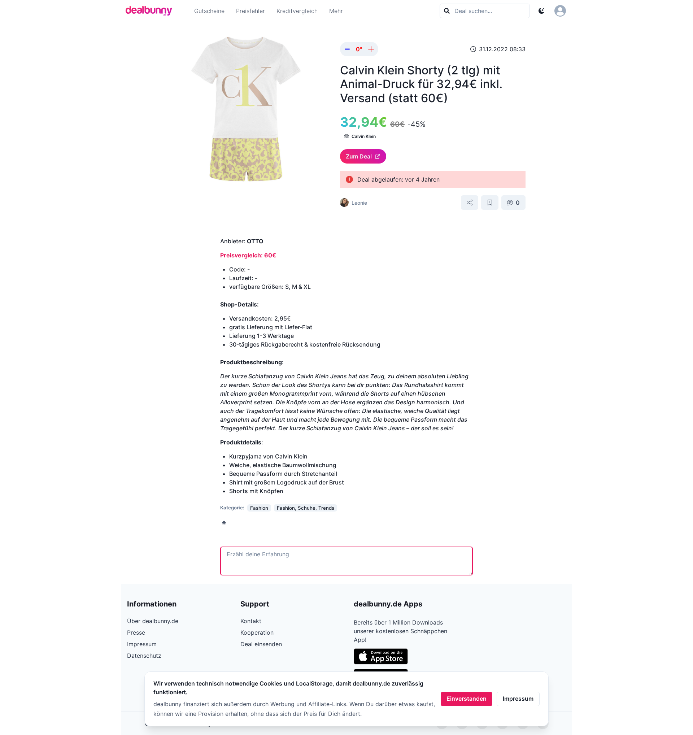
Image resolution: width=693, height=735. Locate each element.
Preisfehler (250, 10)
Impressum (518, 698)
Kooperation (257, 632)
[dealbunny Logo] (151, 11)
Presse (136, 632)
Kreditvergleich (297, 10)
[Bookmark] (489, 202)
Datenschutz (144, 655)
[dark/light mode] (541, 11)
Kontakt (250, 621)
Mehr (336, 10)
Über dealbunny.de (152, 621)
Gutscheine (209, 10)
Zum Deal (359, 156)
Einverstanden (466, 698)
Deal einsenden (261, 644)
